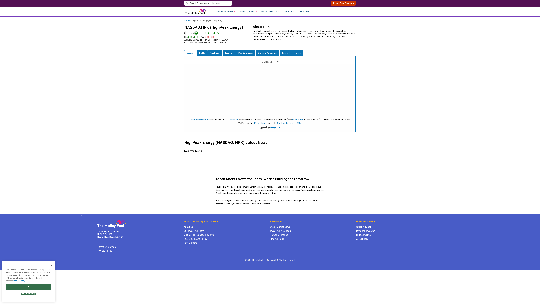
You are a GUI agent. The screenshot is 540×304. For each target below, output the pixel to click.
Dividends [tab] (286, 53)
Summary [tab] (190, 53)
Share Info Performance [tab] (267, 53)
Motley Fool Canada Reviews (199, 234)
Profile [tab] (202, 53)
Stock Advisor (363, 226)
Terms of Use (295, 123)
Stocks (187, 20)
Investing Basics (247, 11)
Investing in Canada (280, 230)
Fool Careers (190, 242)
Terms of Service (106, 246)
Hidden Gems (363, 234)
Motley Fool (343, 3)
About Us (288, 11)
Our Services (304, 11)
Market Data (259, 123)
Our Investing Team (194, 230)
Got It (28, 287)
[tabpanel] (270, 94)
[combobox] (227, 3)
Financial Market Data (200, 119)
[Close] (51, 265)
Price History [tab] (215, 53)
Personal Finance (269, 11)
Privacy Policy (104, 250)
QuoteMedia (232, 119)
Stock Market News (224, 11)
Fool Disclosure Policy (195, 238)
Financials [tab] (229, 53)
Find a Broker (277, 238)
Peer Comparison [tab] (245, 53)
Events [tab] (298, 53)
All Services (362, 238)
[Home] (81, 215)
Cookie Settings (28, 294)
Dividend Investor (365, 230)
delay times (297, 119)
